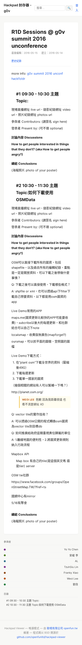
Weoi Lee (72, 578)
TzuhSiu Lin (71, 566)
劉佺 (75, 584)
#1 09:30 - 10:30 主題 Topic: (22, 600)
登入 (77, 8)
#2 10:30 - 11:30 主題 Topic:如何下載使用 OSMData (36, 604)
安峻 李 (73, 555)
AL (76, 561)
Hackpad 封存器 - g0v (17, 8)
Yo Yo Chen (71, 549)
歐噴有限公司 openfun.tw (62, 628)
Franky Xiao (71, 572)
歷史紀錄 (16, 60)
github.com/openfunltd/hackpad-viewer (41, 637)
